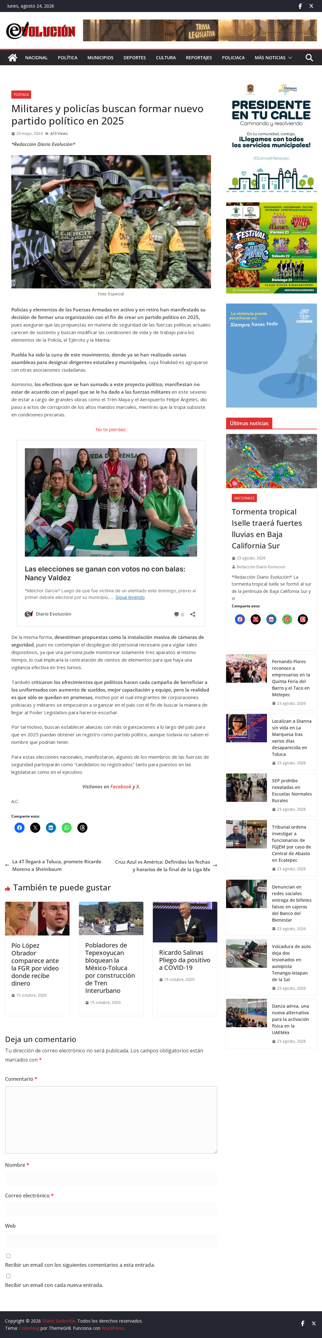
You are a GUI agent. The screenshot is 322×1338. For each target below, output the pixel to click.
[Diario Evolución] (12, 57)
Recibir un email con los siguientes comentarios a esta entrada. (80, 1264)
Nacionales (244, 498)
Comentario (21, 1078)
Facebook (121, 786)
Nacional (36, 58)
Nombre (17, 1164)
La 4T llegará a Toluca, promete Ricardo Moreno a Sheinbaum (56, 865)
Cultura (166, 58)
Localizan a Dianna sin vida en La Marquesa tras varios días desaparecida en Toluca (292, 737)
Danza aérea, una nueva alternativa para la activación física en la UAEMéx (290, 1019)
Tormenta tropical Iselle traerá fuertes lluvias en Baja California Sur (267, 528)
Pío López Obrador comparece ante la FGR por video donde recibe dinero (35, 964)
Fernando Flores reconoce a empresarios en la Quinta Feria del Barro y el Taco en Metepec (291, 678)
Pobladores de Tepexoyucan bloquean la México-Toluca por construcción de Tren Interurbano (110, 968)
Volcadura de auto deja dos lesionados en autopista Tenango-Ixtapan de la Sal (291, 962)
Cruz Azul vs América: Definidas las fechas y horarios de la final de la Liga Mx (162, 865)
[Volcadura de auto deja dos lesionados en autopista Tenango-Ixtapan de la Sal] (246, 967)
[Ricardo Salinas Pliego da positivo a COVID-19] (185, 905)
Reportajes (199, 58)
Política (67, 58)
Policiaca (233, 58)
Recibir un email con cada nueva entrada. (54, 1285)
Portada (21, 94)
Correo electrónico (29, 1195)
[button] (289, 57)
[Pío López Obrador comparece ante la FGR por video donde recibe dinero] (37, 905)
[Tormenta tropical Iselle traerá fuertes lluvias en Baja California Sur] (271, 461)
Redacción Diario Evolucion (261, 567)
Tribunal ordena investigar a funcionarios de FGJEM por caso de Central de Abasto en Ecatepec (291, 843)
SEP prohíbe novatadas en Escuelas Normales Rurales (292, 790)
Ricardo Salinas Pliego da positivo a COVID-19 (184, 960)
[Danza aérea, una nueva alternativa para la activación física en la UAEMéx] (246, 1023)
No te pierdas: (111, 429)
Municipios (100, 58)
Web (10, 1225)
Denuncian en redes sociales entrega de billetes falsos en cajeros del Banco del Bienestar (292, 903)
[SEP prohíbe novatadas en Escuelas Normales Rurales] (246, 794)
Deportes (135, 58)
